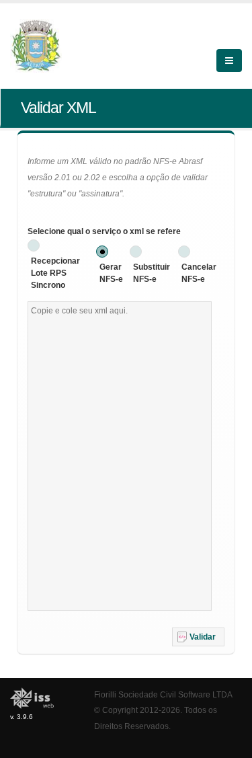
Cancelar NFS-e (198, 273)
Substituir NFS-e (151, 273)
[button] (198, 637)
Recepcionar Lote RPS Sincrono (55, 273)
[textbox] (120, 456)
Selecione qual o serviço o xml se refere (104, 231)
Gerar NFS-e (111, 273)
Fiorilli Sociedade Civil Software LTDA (163, 694)
